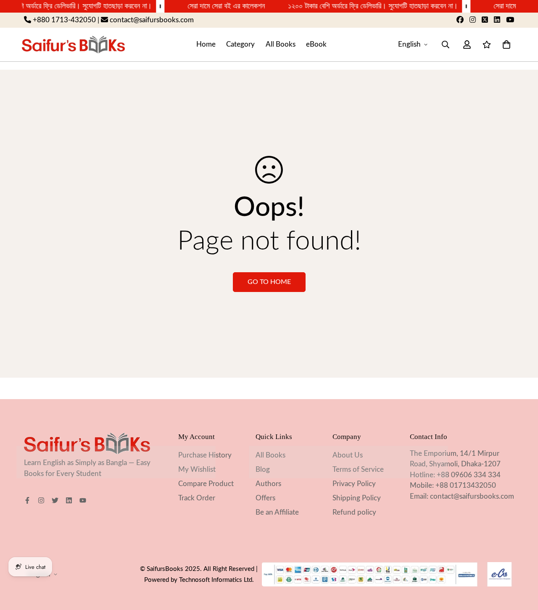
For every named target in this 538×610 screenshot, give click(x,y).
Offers (265, 498)
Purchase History (205, 455)
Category (240, 44)
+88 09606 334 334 (469, 475)
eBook (316, 44)
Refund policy (354, 512)
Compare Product (206, 483)
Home (206, 44)
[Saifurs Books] (73, 44)
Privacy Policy (354, 483)
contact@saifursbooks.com (472, 496)
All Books (280, 44)
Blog (263, 469)
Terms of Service (358, 469)
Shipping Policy (356, 498)
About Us (347, 455)
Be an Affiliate (277, 512)
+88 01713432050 (465, 485)
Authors (268, 483)
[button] (504, 44)
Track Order (196, 498)
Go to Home (269, 282)
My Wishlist (197, 469)
